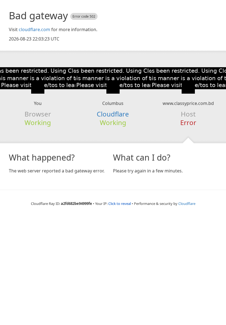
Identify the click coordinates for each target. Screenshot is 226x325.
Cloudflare (113, 113)
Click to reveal (119, 203)
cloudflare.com (34, 29)
